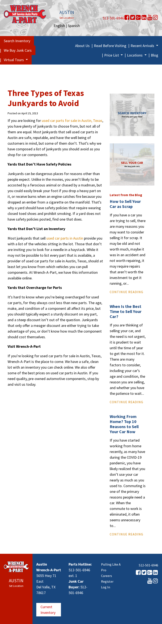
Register (107, 581)
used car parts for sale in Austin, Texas (72, 120)
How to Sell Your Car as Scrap (125, 204)
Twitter (132, 17)
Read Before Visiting (110, 45)
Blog (154, 55)
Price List (112, 55)
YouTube (150, 17)
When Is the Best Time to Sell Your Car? (126, 311)
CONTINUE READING (126, 292)
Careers (106, 576)
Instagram (155, 17)
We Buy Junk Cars (18, 50)
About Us (82, 45)
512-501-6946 (113, 18)
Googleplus (138, 17)
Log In (105, 587)
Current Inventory (47, 609)
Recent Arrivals (143, 45)
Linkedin (144, 17)
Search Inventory (17, 40)
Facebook (127, 17)
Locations (135, 55)
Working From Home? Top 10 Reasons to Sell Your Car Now (124, 424)
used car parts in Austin (64, 238)
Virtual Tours (14, 59)
